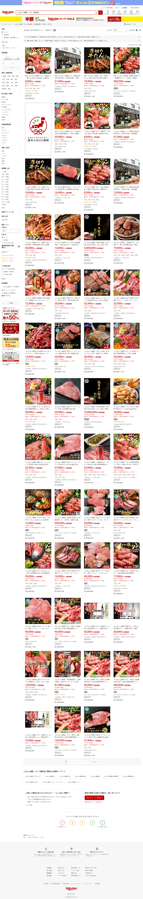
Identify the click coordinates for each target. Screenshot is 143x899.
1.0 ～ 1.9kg (5, 179)
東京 (16, 79)
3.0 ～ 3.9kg (5, 184)
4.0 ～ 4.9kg (5, 187)
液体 (3, 163)
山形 (3, 79)
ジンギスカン (5, 114)
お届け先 (4, 227)
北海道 (4, 76)
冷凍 (3, 151)
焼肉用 (3, 97)
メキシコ (4, 135)
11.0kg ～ (4, 204)
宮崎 (16, 85)
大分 (12, 85)
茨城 (7, 79)
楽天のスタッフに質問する (94, 798)
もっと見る (29, 805)
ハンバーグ (5, 112)
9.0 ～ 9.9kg (5, 199)
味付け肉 (4, 220)
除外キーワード (6, 295)
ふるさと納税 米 (50, 776)
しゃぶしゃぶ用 (6, 109)
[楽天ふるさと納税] (38, 129)
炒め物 (3, 102)
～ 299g (4, 171)
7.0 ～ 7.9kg (5, 194)
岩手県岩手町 (31, 538)
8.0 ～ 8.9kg (5, 197)
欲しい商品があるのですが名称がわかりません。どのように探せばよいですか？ (50, 796)
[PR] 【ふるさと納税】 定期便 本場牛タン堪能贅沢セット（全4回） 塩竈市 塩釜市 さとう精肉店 (127, 78)
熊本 (7, 85)
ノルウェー (5, 140)
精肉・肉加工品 (33, 837)
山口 (12, 82)
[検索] (101, 12)
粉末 (3, 158)
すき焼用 (4, 107)
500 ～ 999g (5, 177)
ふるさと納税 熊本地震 (111, 776)
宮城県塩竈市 (31, 98)
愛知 (7, 82)
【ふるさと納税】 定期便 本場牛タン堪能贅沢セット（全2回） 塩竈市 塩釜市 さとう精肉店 (67, 520)
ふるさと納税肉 (95, 776)
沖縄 (9, 89)
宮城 (13, 76)
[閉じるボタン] (139, 37)
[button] (135, 8)
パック (3, 153)
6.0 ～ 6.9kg (5, 192)
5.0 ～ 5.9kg (5, 189)
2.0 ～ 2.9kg (5, 182)
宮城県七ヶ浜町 (90, 96)
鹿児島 (4, 89)
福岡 (16, 82)
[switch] (18, 246)
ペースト (4, 156)
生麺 (3, 161)
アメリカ (4, 130)
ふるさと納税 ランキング (32, 776)
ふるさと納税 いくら (73, 782)
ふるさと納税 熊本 (80, 776)
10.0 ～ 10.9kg (6, 202)
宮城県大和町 (60, 203)
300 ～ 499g (5, 174)
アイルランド (5, 133)
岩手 (9, 76)
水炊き (3, 119)
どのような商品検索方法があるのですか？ (40, 799)
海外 (7, 224)
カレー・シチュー (7, 104)
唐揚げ (3, 117)
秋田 (17, 76)
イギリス (4, 138)
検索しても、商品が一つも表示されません (40, 802)
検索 (11, 67)
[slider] (2, 60)
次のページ (96, 761)
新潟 (3, 82)
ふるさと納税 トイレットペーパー (52, 782)
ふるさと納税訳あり (128, 776)
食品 (24, 837)
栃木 (12, 79)
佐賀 (3, 85)
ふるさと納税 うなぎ (31, 782)
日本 (3, 127)
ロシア (3, 143)
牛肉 (41, 837)
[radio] (2, 32)
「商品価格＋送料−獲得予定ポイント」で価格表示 (37, 30)
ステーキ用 (5, 99)
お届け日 (4, 234)
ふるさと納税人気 (64, 776)
